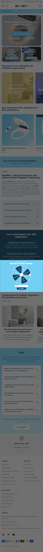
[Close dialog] (42, 261)
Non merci (21, 290)
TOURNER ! (21, 288)
